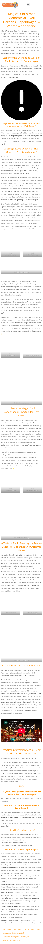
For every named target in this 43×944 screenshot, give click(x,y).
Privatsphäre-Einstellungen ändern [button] (14, 933)
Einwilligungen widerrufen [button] (11, 940)
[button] (28, 4)
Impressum (18, 929)
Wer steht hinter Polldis (32, 929)
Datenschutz (6, 929)
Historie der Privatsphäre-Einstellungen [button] (15, 937)
